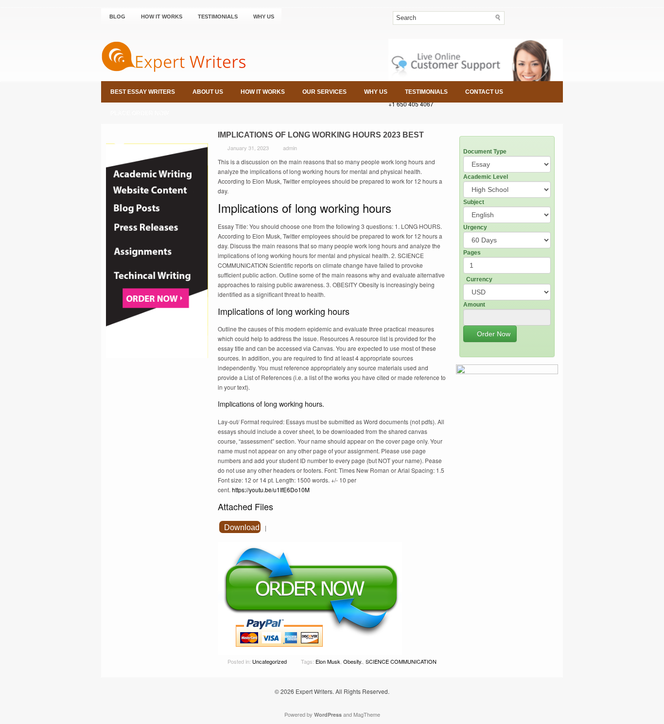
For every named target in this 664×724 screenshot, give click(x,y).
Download (242, 527)
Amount (474, 304)
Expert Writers (314, 691)
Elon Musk (327, 661)
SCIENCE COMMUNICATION (401, 661)
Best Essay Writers (142, 91)
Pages (472, 252)
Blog (117, 16)
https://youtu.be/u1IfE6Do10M (271, 489)
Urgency (475, 227)
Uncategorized (269, 661)
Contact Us (484, 91)
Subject (473, 202)
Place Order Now (139, 113)
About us (207, 91)
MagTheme (366, 714)
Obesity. (353, 661)
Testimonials (218, 16)
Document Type (485, 151)
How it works (161, 16)
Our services (324, 91)
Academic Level (485, 176)
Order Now (492, 334)
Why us (263, 16)
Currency (479, 279)
